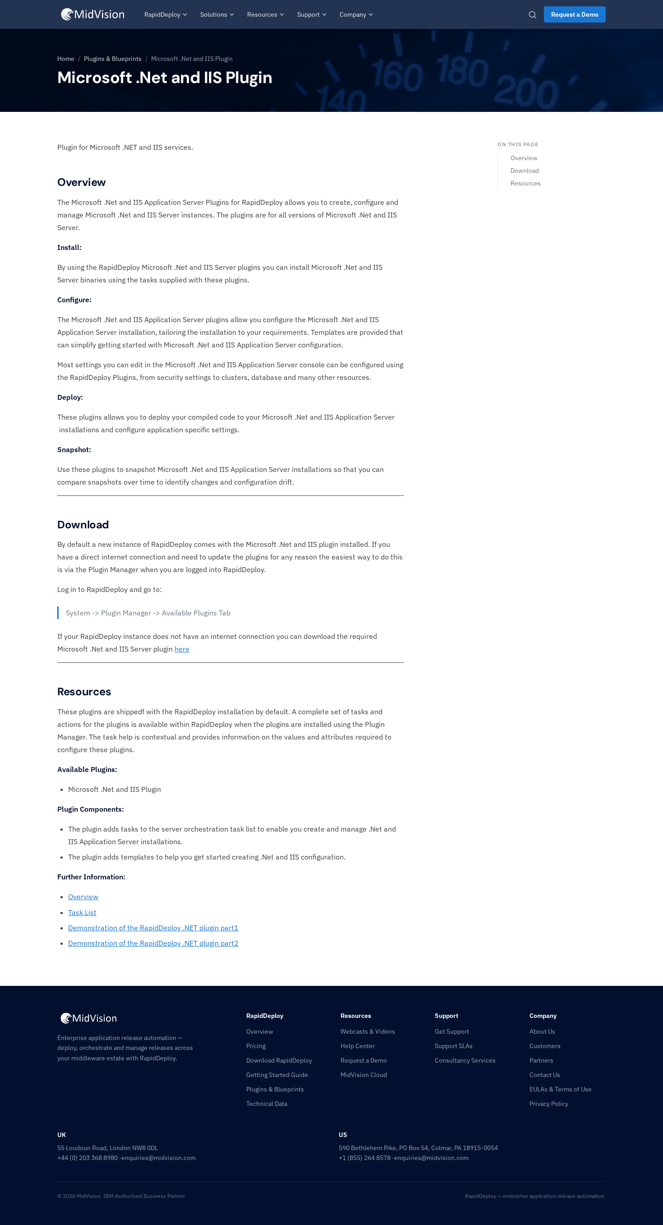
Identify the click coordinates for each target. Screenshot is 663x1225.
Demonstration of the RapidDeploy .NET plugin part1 (153, 927)
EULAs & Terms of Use (560, 1089)
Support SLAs (454, 1046)
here (182, 648)
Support (308, 14)
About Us (542, 1031)
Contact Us (544, 1075)
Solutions (213, 14)
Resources (262, 14)
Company (353, 14)
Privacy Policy (548, 1104)
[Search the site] (532, 15)
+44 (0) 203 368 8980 (87, 1158)
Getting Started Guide (277, 1075)
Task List (82, 912)
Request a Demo (575, 14)
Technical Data (266, 1104)
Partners (541, 1060)
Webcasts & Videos (368, 1031)
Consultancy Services (465, 1060)
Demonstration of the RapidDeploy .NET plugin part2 (153, 943)
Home (65, 59)
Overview (83, 896)
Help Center (358, 1046)
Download (525, 170)
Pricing (256, 1046)
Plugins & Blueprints (113, 59)
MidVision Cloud (364, 1075)
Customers (545, 1046)
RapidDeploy (162, 14)
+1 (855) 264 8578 (365, 1158)
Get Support (452, 1031)
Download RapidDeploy (279, 1060)
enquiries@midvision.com (158, 1158)
